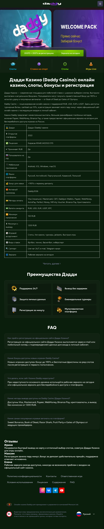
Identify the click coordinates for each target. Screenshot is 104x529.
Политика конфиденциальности (24, 476)
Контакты (51, 476)
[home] (52, 3)
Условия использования (20, 482)
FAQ (72, 482)
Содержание (59, 482)
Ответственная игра (71, 476)
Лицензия (42, 482)
